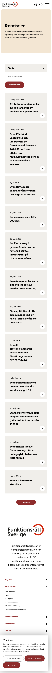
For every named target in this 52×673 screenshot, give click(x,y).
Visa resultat (14, 85)
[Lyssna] (35, 4)
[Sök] (41, 4)
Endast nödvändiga (34, 659)
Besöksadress (11, 616)
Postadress (10, 623)
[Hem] (10, 5)
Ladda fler (26, 502)
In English (9, 599)
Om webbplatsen (11, 602)
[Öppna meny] (47, 4)
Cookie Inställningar (13, 659)
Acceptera (11, 665)
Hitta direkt (10, 586)
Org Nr (8, 631)
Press (7, 595)
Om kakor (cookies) (12, 606)
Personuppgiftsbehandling (15, 609)
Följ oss (8, 579)
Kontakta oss (10, 592)
